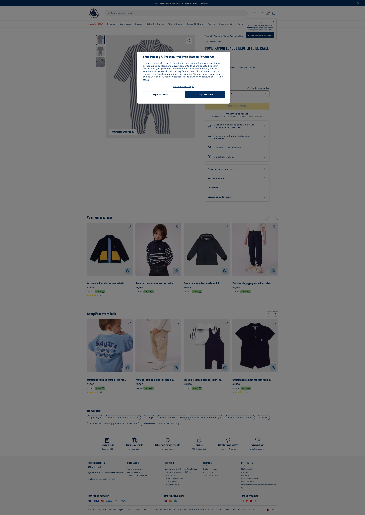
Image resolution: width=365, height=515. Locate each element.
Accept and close (205, 94)
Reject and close (160, 94)
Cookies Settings (183, 86)
